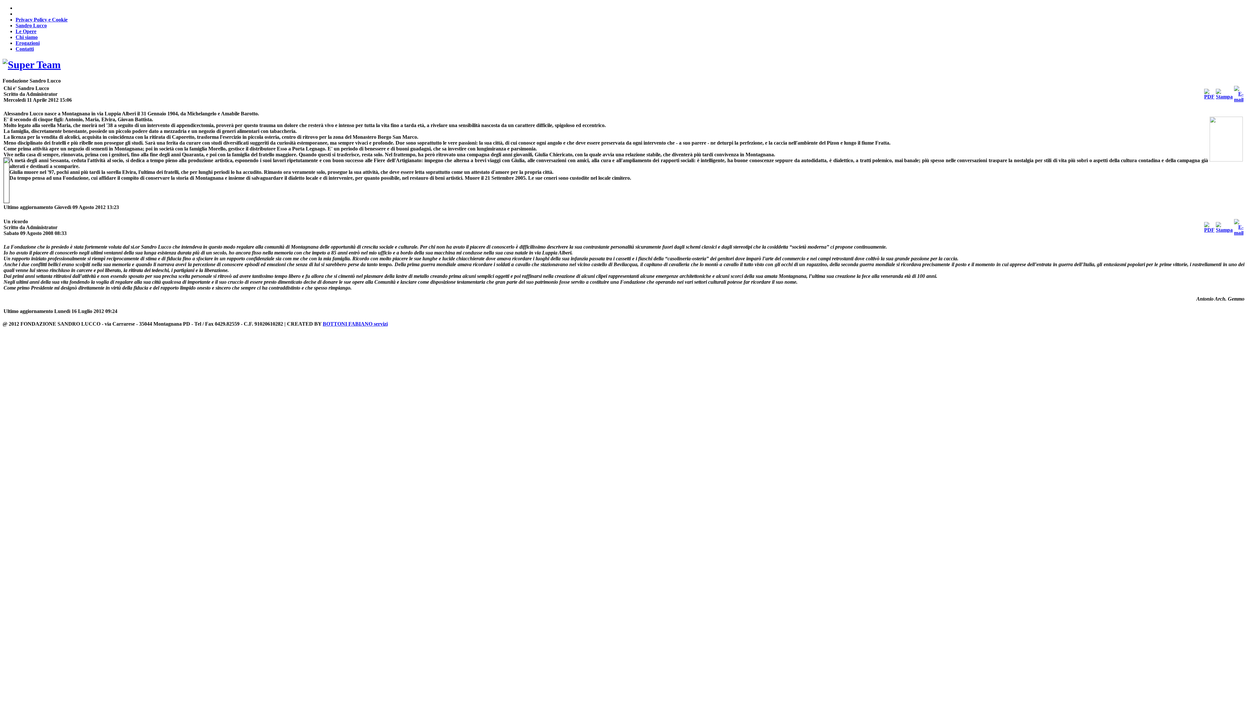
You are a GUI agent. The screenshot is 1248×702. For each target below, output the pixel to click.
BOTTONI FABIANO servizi (355, 324)
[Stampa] (1224, 96)
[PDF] (1209, 96)
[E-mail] (1238, 99)
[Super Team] (32, 65)
